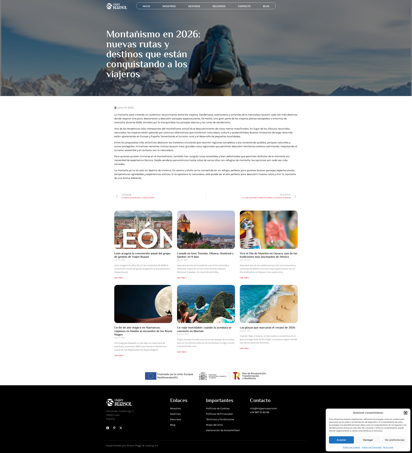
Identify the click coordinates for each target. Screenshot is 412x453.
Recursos (219, 6)
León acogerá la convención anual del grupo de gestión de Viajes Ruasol (142, 255)
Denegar (368, 439)
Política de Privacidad (371, 447)
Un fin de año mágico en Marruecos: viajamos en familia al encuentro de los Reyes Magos (143, 331)
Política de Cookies (351, 447)
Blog (266, 6)
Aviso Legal (388, 447)
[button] (405, 412)
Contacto (244, 6)
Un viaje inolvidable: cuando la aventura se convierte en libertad (204, 330)
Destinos (194, 6)
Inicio (146, 6)
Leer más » (119, 278)
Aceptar (341, 439)
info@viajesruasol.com (263, 408)
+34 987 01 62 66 (259, 412)
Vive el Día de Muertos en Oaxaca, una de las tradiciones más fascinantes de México (268, 255)
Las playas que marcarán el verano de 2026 (267, 328)
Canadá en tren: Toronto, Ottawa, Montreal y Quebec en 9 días (205, 255)
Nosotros (169, 6)
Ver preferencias (394, 439)
